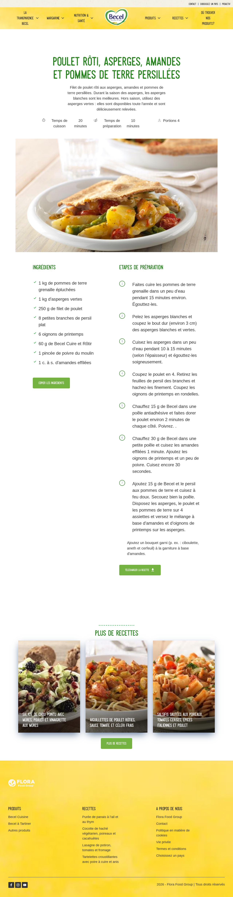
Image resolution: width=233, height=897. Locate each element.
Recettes (177, 18)
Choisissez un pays (170, 855)
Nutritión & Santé (81, 18)
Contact (192, 4)
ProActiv (226, 4)
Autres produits (19, 830)
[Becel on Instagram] (18, 885)
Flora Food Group (169, 817)
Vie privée (163, 842)
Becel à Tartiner (19, 823)
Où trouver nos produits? (208, 18)
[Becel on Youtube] (25, 885)
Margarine (53, 18)
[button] (36, 18)
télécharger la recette (137, 570)
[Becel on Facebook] (11, 885)
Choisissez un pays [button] (209, 4)
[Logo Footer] (21, 772)
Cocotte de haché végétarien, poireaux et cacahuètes (99, 833)
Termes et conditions (171, 849)
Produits (150, 18)
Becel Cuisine (18, 817)
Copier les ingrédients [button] (51, 383)
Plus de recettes (116, 743)
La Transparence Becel (25, 18)
